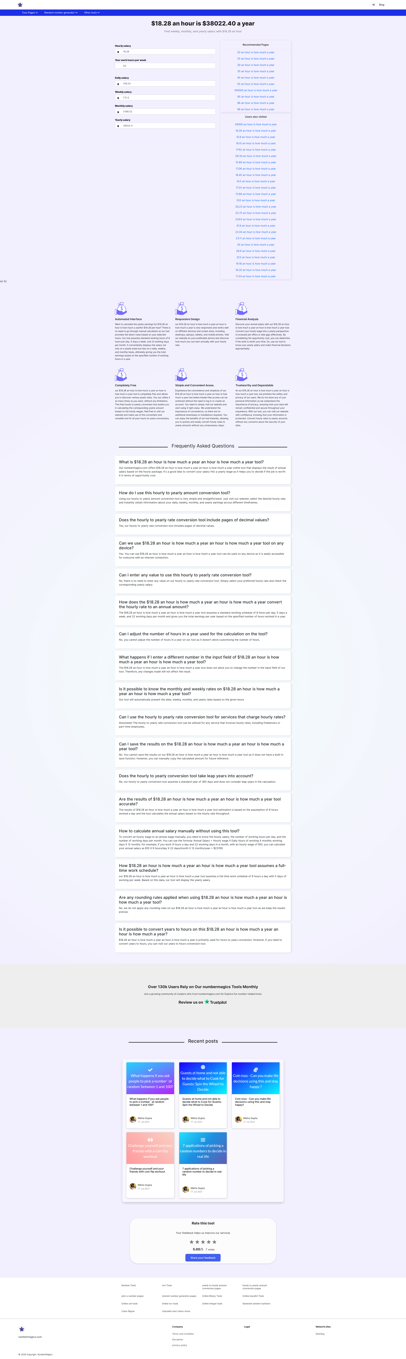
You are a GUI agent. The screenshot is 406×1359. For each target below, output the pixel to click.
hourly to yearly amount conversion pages (254, 1287)
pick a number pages (132, 1296)
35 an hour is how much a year (255, 71)
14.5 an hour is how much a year (255, 181)
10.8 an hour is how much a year (255, 137)
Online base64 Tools (253, 1296)
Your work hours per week (130, 60)
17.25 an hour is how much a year (256, 187)
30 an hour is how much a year (255, 64)
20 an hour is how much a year (255, 52)
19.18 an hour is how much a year (256, 263)
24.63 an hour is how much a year (255, 219)
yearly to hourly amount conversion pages (214, 1287)
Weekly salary (123, 91)
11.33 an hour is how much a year (256, 276)
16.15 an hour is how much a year (256, 143)
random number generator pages (179, 1296)
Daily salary (122, 77)
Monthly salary (124, 105)
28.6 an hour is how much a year (255, 250)
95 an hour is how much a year (255, 96)
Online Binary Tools (212, 1296)
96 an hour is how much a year (255, 102)
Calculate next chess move (176, 1311)
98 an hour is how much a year (255, 109)
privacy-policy (179, 1345)
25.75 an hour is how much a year (255, 212)
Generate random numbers (256, 1303)
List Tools (167, 1285)
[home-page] (20, 5)
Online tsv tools (170, 1303)
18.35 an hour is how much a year (256, 269)
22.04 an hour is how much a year (255, 231)
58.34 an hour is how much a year (255, 156)
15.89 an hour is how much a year (256, 162)
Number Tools (128, 1285)
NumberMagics (45, 1354)
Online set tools (129, 1303)
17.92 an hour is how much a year (256, 149)
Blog (381, 4)
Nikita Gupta (145, 1118)
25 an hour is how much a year (255, 58)
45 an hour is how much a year (255, 77)
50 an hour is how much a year (255, 244)
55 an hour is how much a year (255, 83)
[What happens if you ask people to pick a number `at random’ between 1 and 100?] (150, 1078)
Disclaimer (177, 1339)
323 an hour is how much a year (255, 257)
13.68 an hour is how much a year (256, 193)
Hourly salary (123, 45)
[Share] (373, 5)
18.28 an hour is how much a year (256, 130)
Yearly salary (122, 119)
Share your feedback (203, 1257)
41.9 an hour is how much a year (255, 225)
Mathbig (320, 1333)
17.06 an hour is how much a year (256, 168)
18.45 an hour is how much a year (256, 175)
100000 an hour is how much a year (255, 90)
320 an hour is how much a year (255, 200)
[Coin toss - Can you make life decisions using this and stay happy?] (256, 1078)
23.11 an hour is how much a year (256, 238)
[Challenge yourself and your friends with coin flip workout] (150, 1148)
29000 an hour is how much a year (256, 124)
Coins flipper (128, 1311)
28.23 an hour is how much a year (255, 206)
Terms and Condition (183, 1333)
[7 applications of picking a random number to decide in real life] (203, 1148)
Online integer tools (212, 1303)
